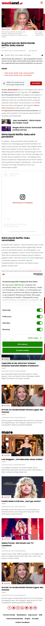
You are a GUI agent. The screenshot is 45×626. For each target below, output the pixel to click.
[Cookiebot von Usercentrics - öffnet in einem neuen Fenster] (33, 274)
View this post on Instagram (23, 203)
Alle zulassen (22, 344)
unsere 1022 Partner (16, 285)
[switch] (40, 316)
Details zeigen (33, 338)
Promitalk (7, 29)
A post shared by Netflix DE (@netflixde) (22, 231)
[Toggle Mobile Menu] (41, 2)
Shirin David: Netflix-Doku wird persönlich (19, 73)
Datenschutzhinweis (14, 619)
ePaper (27, 619)
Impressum (32, 615)
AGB (40, 615)
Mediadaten (22, 615)
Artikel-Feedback (22, 622)
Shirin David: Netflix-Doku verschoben (18, 75)
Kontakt (35, 619)
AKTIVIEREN (36, 83)
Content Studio (9, 615)
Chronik (6, 359)
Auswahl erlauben (22, 350)
